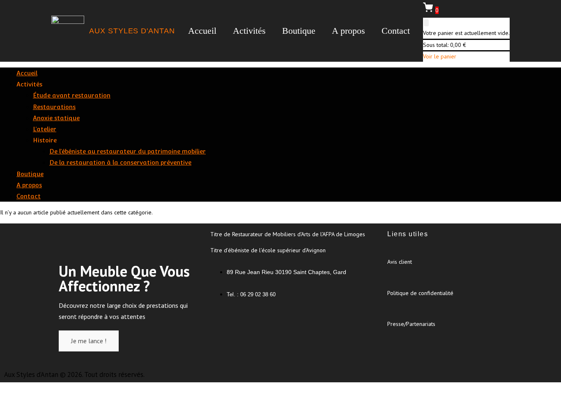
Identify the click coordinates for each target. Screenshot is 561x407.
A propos (348, 31)
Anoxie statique (56, 117)
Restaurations (54, 106)
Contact (396, 31)
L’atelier (44, 129)
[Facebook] (220, 320)
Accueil (202, 31)
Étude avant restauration (71, 95)
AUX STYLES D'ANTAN (132, 31)
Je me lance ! (88, 341)
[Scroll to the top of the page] (2, 394)
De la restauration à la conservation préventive (120, 162)
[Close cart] (426, 23)
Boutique (298, 31)
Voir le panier (439, 56)
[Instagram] (245, 320)
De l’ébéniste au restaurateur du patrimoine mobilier (127, 151)
